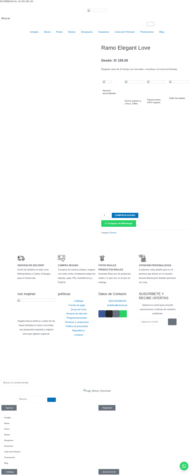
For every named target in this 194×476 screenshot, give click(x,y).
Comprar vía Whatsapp (120, 223)
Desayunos (87, 32)
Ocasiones (103, 32)
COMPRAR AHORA (125, 215)
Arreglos (34, 32)
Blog (161, 32)
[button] (118, 223)
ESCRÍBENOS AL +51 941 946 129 (16, 1)
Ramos (71, 32)
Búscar (5, 18)
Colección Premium (125, 32)
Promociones (147, 32)
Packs (59, 32)
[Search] (51, 400)
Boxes (47, 32)
